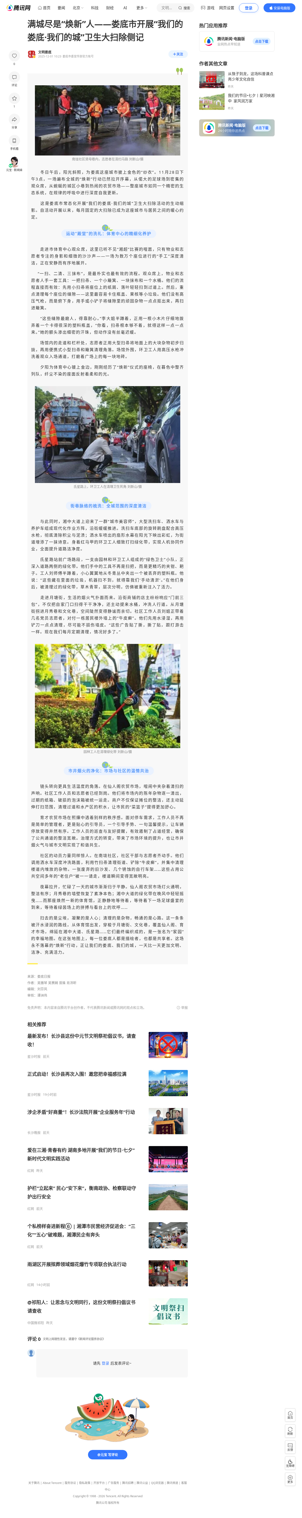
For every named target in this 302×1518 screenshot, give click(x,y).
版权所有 (113, 1503)
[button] (262, 41)
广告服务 (113, 1483)
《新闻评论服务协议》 (91, 1339)
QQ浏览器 (157, 1483)
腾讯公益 (142, 1483)
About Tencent (52, 1483)
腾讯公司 (101, 1503)
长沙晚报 (34, 1132)
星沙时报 (34, 1056)
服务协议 (70, 1483)
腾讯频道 (172, 1483)
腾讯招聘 (128, 1483)
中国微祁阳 (35, 1322)
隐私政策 (84, 1483)
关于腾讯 (34, 1483)
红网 (30, 1170)
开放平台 (99, 1483)
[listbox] (107, 1173)
